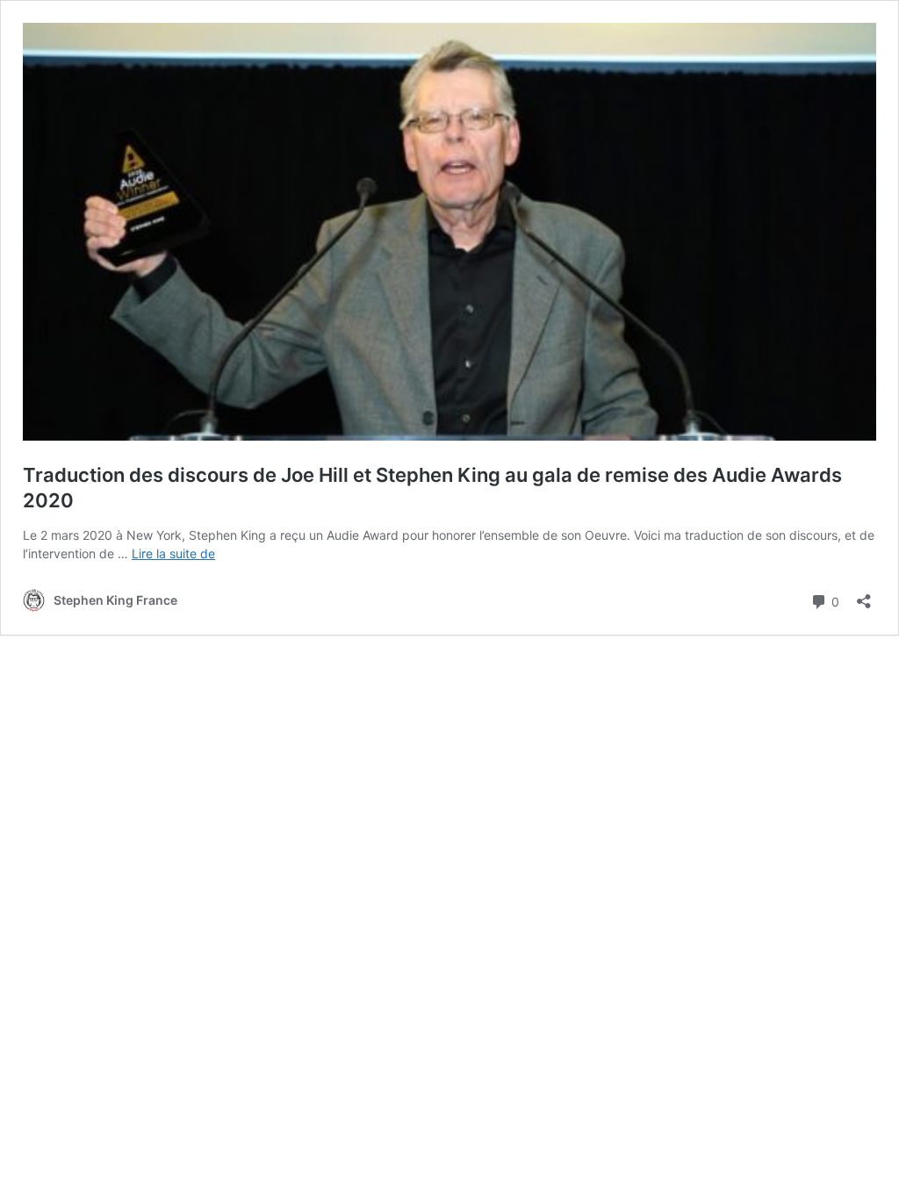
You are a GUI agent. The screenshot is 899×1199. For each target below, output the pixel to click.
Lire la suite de (173, 553)
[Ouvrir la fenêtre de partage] (864, 595)
